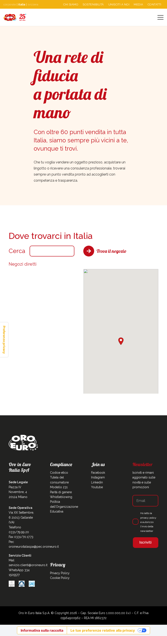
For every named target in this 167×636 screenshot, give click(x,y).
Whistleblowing (61, 497)
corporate (9, 4)
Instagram (98, 477)
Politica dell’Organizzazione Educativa (64, 506)
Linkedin (97, 482)
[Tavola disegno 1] (15, 17)
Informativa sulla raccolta (42, 630)
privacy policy (148, 517)
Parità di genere (61, 492)
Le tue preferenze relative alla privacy (102, 630)
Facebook (98, 472)
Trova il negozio (111, 251)
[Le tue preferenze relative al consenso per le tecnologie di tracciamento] (4, 339)
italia (21, 4)
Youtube (97, 487)
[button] (160, 17)
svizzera (33, 4)
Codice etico (59, 472)
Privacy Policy (60, 573)
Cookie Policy (60, 578)
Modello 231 (59, 487)
